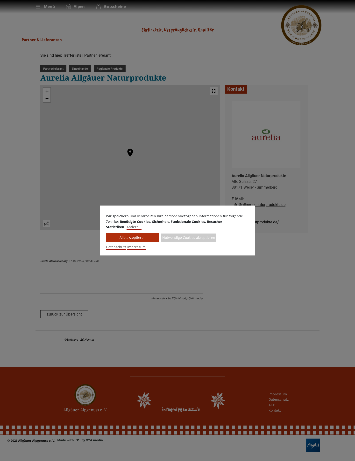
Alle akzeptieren (133, 237)
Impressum (136, 247)
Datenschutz (116, 247)
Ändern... (134, 227)
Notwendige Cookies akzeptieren (188, 237)
